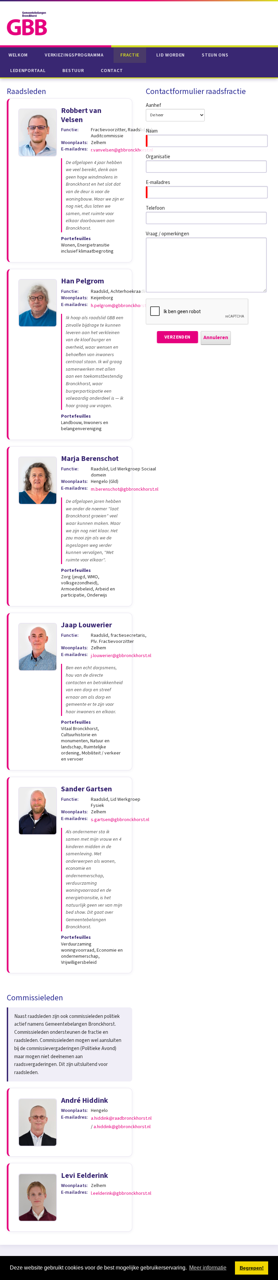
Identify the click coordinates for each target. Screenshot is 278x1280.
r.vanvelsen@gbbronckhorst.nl (122, 150)
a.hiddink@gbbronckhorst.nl (122, 1126)
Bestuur (73, 70)
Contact (112, 70)
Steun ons (215, 55)
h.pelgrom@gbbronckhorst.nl (121, 305)
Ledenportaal (27, 70)
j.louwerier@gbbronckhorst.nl (121, 655)
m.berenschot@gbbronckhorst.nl (124, 489)
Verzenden (177, 337)
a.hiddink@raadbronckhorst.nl (121, 1118)
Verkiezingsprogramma (74, 55)
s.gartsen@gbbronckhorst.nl (120, 819)
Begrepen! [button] (252, 1268)
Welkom (18, 55)
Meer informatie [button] (207, 1268)
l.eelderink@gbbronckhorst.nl (121, 1193)
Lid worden (170, 55)
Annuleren (215, 337)
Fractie (129, 55)
